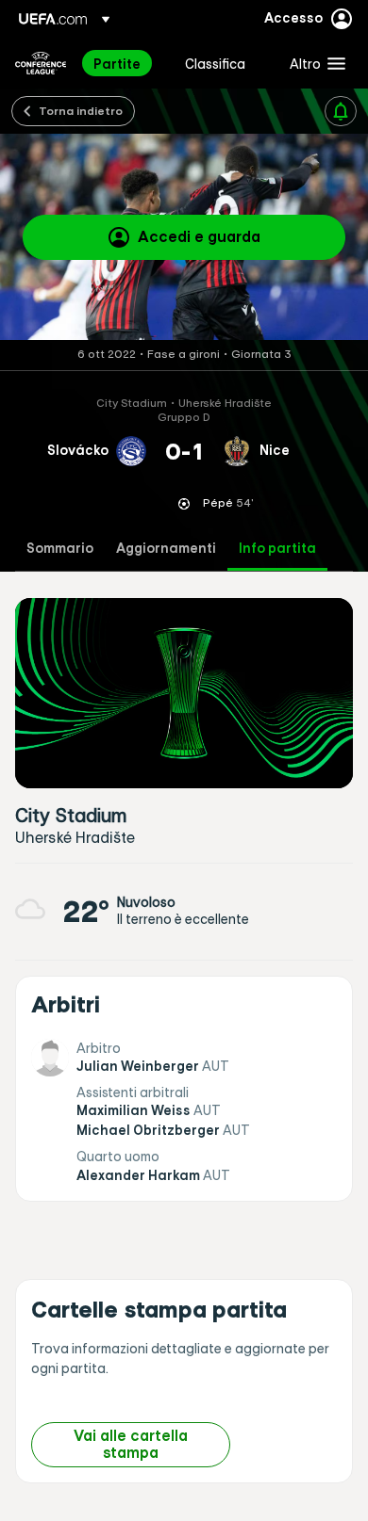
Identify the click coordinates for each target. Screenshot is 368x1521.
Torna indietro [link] (81, 110)
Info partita (277, 549)
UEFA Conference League (40, 63)
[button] (313, 63)
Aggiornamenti (166, 549)
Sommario (59, 549)
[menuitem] (123, 63)
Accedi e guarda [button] (199, 236)
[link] (117, 63)
